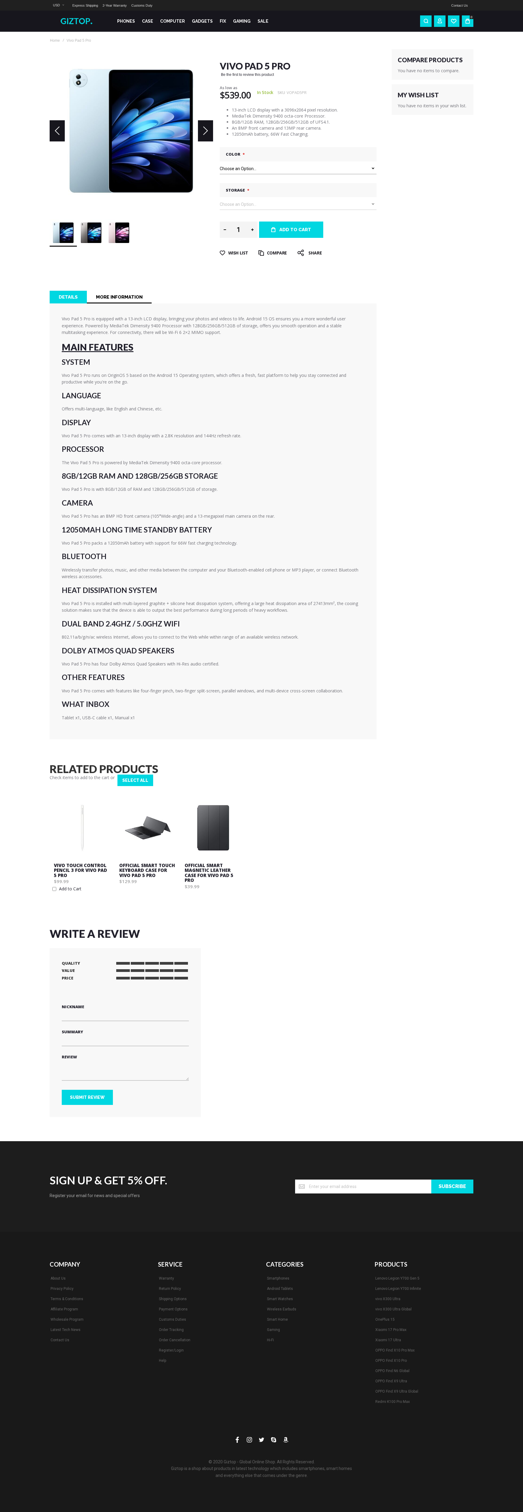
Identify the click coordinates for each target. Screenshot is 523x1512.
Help (162, 1360)
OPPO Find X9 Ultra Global (396, 1391)
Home (55, 40)
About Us (58, 1278)
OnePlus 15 (385, 1319)
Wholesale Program (67, 1319)
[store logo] (78, 21)
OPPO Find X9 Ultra (391, 1381)
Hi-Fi (270, 1340)
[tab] (68, 297)
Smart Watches (280, 1299)
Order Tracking (171, 1330)
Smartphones (278, 1278)
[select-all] (135, 780)
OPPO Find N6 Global (392, 1371)
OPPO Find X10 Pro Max (395, 1350)
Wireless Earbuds (281, 1309)
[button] (58, 5)
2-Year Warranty (115, 5)
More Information (119, 297)
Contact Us (459, 5)
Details (68, 297)
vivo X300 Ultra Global (393, 1309)
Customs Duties (172, 1319)
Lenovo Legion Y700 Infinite (398, 1289)
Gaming (273, 1330)
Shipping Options (173, 1299)
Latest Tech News (66, 1330)
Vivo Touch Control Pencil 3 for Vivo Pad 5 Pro (80, 870)
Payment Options (173, 1309)
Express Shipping (85, 5)
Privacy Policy (62, 1289)
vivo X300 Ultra (387, 1299)
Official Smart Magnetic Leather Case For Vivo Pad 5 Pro (209, 872)
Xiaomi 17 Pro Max (390, 1330)
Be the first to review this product (247, 75)
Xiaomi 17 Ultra (388, 1340)
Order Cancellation (174, 1340)
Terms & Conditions (67, 1299)
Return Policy (170, 1289)
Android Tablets (280, 1289)
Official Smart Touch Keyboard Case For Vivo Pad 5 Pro (147, 870)
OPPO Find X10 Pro (391, 1360)
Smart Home (277, 1319)
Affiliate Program (64, 1309)
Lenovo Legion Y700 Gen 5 (397, 1278)
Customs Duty (142, 5)
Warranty (166, 1278)
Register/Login (171, 1350)
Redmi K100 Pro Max (392, 1402)
